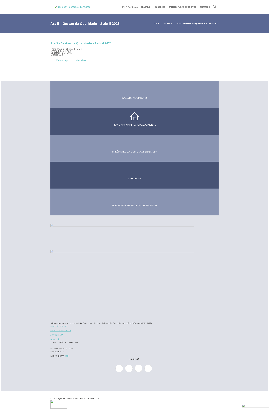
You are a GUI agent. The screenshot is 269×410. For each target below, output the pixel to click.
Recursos (205, 7)
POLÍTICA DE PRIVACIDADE (60, 330)
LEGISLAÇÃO (55, 339)
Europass (160, 7)
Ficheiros (168, 23)
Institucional (130, 7)
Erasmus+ (146, 7)
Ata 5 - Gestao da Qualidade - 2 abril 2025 (80, 43)
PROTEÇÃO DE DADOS (59, 326)
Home (156, 23)
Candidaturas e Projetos (182, 7)
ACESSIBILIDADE (56, 335)
